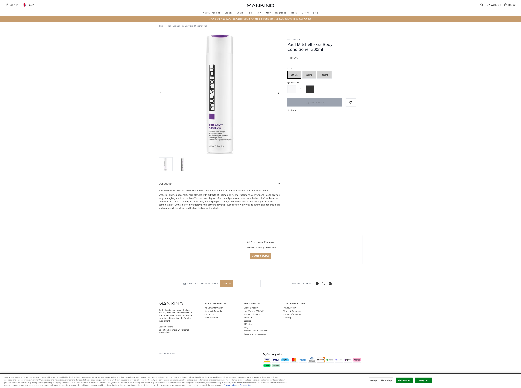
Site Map (287, 317)
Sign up (227, 283)
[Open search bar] (481, 5)
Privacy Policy (289, 307)
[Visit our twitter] (323, 283)
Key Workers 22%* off (254, 311)
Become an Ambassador (255, 334)
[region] (260, 380)
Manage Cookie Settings (381, 380)
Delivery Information (213, 307)
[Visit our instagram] (330, 283)
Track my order (211, 317)
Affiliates (248, 324)
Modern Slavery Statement (256, 330)
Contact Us (209, 314)
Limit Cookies (404, 380)
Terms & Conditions (292, 311)
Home (162, 26)
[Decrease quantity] (291, 89)
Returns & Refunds (213, 311)
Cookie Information (292, 314)
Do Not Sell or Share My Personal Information (174, 331)
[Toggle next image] (279, 93)
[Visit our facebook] (317, 283)
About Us (248, 317)
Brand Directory (251, 307)
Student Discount (252, 314)
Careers (247, 321)
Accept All (423, 380)
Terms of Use (245, 385)
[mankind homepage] (260, 5)
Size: (289, 68)
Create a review (260, 256)
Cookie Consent (166, 327)
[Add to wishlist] (351, 102)
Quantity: (293, 82)
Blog (246, 327)
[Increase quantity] (310, 89)
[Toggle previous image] (161, 93)
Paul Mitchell (295, 39)
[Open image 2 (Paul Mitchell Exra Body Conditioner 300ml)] (182, 164)
